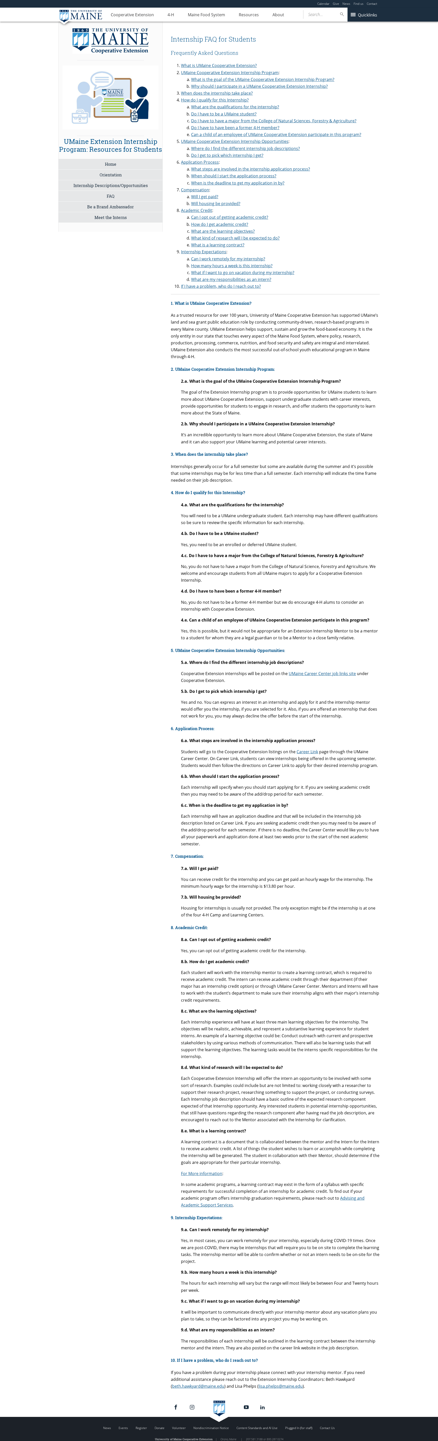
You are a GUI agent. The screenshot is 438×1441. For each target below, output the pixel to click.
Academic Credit (196, 210)
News (346, 4)
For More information (201, 1173)
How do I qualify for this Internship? (215, 100)
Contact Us (327, 1428)
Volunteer (179, 1428)
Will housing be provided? (215, 203)
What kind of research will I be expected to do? (235, 238)
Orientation (111, 174)
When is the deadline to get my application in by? (237, 183)
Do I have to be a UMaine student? (224, 114)
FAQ (110, 196)
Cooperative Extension (132, 15)
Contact (372, 4)
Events (123, 1428)
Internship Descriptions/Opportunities (111, 185)
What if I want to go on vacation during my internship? (242, 272)
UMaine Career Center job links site (322, 673)
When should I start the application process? (233, 176)
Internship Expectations (203, 252)
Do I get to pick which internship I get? (227, 155)
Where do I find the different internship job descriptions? (245, 148)
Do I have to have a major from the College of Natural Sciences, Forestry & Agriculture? (273, 121)
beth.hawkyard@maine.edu (198, 1386)
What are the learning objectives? (223, 231)
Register (141, 1428)
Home (110, 164)
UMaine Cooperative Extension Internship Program (230, 72)
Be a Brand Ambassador (110, 206)
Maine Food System (206, 15)
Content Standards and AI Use (257, 1428)
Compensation (195, 190)
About (278, 15)
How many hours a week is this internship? (231, 266)
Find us (358, 4)
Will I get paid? (204, 196)
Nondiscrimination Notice (211, 1428)
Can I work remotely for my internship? (228, 259)
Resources (249, 15)
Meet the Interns (111, 217)
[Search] (342, 14)
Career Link (307, 752)
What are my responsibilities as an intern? (231, 279)
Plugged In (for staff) (298, 1428)
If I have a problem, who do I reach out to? (221, 286)
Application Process (200, 162)
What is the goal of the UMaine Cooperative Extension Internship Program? (262, 79)
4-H (171, 15)
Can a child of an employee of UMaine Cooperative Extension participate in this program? (276, 134)
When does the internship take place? (217, 93)
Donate (160, 1428)
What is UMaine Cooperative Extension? (219, 65)
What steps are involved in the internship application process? (250, 169)
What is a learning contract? (217, 245)
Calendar (323, 4)
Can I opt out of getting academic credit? (229, 217)
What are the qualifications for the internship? (235, 107)
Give (336, 4)
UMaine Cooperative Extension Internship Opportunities (234, 141)
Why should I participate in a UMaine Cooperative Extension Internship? (259, 86)
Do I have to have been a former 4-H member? (235, 127)
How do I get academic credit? (219, 224)
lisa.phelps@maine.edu (281, 1386)
